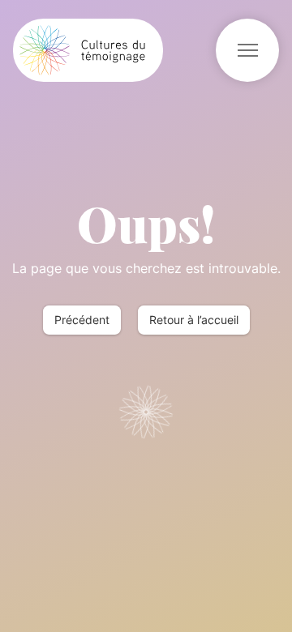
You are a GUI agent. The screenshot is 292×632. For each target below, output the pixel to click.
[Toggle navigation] (247, 50)
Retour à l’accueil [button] (193, 320)
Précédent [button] (82, 320)
